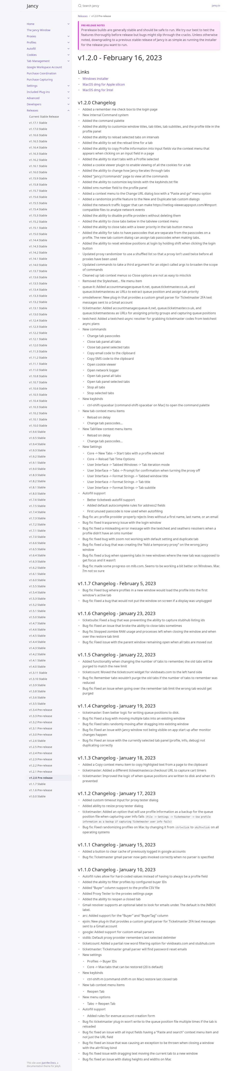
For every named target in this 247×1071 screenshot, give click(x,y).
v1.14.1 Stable (38, 259)
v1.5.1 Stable (37, 611)
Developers (34, 104)
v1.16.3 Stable (38, 153)
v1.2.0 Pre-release (40, 778)
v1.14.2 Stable (38, 252)
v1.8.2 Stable (37, 481)
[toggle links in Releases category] (68, 110)
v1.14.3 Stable (38, 246)
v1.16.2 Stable (38, 160)
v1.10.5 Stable (38, 394)
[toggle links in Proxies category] (68, 36)
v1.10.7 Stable (38, 382)
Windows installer (96, 78)
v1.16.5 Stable (38, 141)
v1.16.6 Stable (38, 135)
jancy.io (216, 5)
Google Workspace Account (44, 67)
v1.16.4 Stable (38, 147)
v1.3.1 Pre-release (40, 728)
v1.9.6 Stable (37, 432)
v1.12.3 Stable (38, 326)
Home (30, 24)
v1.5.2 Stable (37, 605)
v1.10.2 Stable (38, 413)
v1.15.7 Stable (38, 191)
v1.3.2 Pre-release (40, 722)
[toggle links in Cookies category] (68, 55)
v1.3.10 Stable (38, 679)
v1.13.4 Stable (38, 289)
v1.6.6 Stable (37, 543)
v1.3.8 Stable (37, 691)
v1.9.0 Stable (37, 469)
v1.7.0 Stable (37, 537)
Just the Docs (49, 1062)
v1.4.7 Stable (37, 623)
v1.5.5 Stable (37, 586)
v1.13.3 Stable (38, 296)
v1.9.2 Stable (37, 456)
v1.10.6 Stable (38, 388)
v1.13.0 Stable (38, 314)
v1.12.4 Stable (38, 320)
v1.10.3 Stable (38, 407)
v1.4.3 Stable (37, 648)
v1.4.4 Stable (37, 642)
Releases (32, 110)
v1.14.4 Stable (38, 240)
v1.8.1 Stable (37, 487)
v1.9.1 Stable (37, 462)
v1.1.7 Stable (37, 784)
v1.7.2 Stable (37, 524)
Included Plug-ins (38, 92)
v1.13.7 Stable (38, 271)
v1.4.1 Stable (37, 660)
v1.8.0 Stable (37, 493)
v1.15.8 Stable (38, 184)
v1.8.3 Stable (37, 475)
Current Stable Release (44, 116)
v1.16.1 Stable (38, 166)
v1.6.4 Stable (37, 555)
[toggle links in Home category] (68, 24)
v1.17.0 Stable (38, 129)
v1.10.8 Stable (38, 376)
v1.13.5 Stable (38, 283)
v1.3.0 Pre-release (40, 734)
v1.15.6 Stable (38, 197)
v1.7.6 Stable (37, 500)
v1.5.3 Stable (37, 598)
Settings (32, 85)
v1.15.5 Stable (38, 203)
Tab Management (38, 61)
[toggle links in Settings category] (68, 86)
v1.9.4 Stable (37, 444)
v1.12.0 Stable (38, 345)
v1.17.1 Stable (38, 123)
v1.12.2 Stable (38, 333)
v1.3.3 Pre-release (40, 716)
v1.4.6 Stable (37, 629)
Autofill (31, 48)
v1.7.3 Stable (37, 518)
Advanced (33, 98)
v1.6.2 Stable (37, 567)
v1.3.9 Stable (37, 685)
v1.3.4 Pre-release (40, 710)
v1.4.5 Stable (37, 635)
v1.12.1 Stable (38, 339)
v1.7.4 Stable (37, 512)
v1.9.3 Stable (37, 450)
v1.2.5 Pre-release (40, 747)
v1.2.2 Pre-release (40, 765)
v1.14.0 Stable (38, 265)
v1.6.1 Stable (37, 574)
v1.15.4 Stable (38, 209)
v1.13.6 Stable (38, 277)
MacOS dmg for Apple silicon (104, 84)
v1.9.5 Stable (37, 438)
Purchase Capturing (40, 79)
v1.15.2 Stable (38, 221)
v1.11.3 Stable (38, 351)
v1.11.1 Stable (38, 364)
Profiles (31, 42)
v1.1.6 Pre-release (40, 790)
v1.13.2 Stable (38, 302)
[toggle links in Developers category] (68, 104)
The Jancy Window (38, 30)
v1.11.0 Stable (38, 370)
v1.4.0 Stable (37, 666)
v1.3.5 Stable (37, 703)
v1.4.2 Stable (37, 654)
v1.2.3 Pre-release (40, 759)
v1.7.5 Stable (37, 506)
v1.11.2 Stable (38, 357)
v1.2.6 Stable (37, 741)
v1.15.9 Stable (38, 178)
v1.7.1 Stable (37, 530)
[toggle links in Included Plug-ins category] (68, 92)
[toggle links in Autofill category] (68, 49)
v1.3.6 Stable (37, 697)
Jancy (32, 6)
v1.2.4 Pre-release (40, 753)
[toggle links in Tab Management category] (68, 61)
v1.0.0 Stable (37, 796)
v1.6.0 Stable (37, 580)
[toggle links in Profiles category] (68, 42)
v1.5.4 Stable (37, 592)
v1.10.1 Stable (38, 419)
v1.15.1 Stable (38, 228)
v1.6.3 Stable (37, 561)
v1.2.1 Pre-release (40, 771)
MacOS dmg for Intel (98, 90)
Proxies (31, 36)
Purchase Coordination (41, 73)
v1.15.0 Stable (38, 234)
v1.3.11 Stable (38, 673)
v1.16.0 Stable (38, 172)
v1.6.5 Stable (37, 549)
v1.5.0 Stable (37, 617)
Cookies (32, 55)
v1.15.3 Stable (38, 215)
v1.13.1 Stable (38, 308)
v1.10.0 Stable (38, 425)
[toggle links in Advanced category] (68, 98)
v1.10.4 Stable (38, 401)
